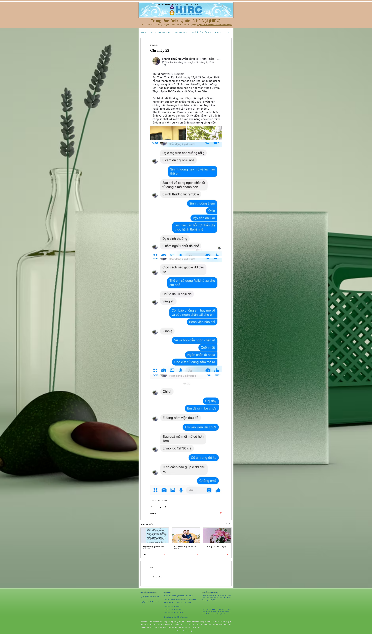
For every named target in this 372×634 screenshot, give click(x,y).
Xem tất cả (229, 524)
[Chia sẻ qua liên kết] (165, 507)
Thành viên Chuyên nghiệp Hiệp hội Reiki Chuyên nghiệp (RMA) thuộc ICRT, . (216, 612)
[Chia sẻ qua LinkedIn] (160, 507)
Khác (217, 32)
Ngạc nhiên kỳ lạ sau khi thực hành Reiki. (153, 548)
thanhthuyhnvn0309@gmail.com (178, 617)
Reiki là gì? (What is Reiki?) (161, 32)
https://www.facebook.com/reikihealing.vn (214, 25)
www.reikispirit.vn (175, 609)
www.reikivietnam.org (176, 612)
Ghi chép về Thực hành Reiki (159, 500)
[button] (229, 32)
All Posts (143, 32)
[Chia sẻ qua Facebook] (151, 507)
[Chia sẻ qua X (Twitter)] (156, 507)
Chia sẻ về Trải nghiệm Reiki (201, 32)
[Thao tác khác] (221, 45)
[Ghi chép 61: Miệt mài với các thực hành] (186, 535)
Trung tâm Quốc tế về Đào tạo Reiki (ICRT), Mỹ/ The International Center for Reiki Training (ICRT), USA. (216, 598)
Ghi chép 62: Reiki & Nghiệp (216, 547)
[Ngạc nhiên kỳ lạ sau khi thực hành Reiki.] (155, 535)
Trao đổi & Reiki (181, 32)
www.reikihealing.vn (175, 606)
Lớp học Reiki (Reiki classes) (149, 602)
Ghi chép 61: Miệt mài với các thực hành (185, 548)
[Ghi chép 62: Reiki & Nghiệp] (217, 535)
